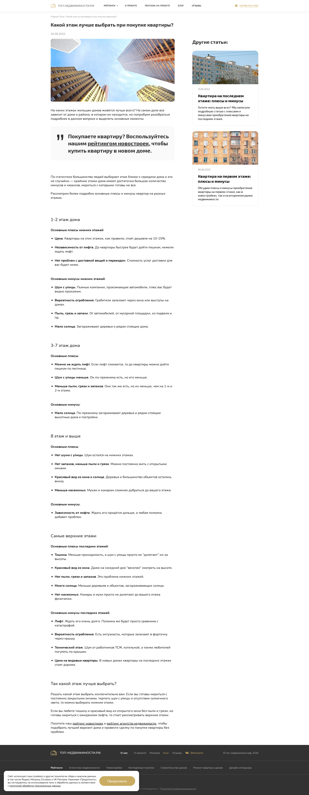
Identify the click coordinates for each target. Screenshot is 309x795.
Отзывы (177, 752)
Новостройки (114, 767)
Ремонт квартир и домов (208, 767)
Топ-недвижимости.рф (72, 5)
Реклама (155, 752)
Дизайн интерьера (240, 767)
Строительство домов (174, 767)
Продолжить (117, 781)
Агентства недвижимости (84, 767)
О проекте (140, 752)
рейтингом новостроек (118, 143)
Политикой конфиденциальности (178, 788)
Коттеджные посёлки (141, 767)
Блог (166, 752)
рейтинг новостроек (88, 723)
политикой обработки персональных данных (35, 785)
